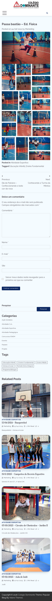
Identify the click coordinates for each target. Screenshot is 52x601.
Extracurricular (8, 366)
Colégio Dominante (26, 595)
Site (3, 266)
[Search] (47, 13)
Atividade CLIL (7, 324)
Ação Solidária (7, 320)
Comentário (7, 210)
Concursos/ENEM (8, 336)
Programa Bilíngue (10, 369)
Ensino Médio (42, 362)
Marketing (29, 29)
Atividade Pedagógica (10, 332)
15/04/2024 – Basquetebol (14, 422)
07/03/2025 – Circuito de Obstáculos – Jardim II (25, 525)
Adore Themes (16, 598)
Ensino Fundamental (35, 166)
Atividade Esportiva (19, 162)
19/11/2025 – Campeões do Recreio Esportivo (23, 474)
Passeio (4, 345)
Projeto (4, 349)
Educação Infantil (17, 166)
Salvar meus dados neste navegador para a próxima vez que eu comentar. (25, 278)
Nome (5, 242)
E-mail (5, 254)
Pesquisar (6, 305)
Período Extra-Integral (25, 366)
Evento (4, 341)
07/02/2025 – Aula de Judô (15, 577)
